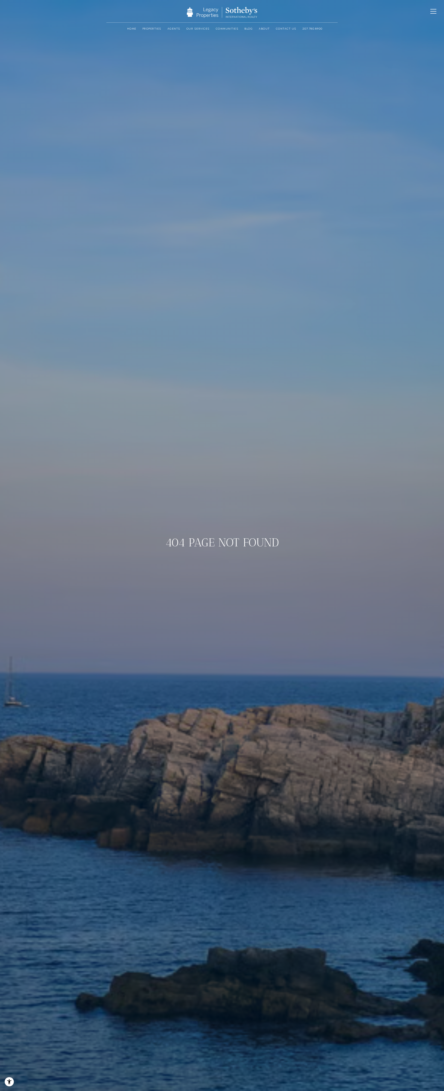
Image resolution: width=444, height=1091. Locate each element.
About (264, 28)
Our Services (198, 28)
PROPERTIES (151, 28)
